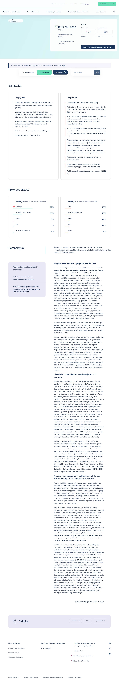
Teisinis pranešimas (13, 677)
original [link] (63, 65)
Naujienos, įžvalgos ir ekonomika (53, 643)
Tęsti (97, 72)
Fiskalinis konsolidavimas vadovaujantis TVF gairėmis (23, 278)
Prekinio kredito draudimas (16, 648)
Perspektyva (45, 72)
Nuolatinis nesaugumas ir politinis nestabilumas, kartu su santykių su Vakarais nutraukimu (26, 289)
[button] (11, 11)
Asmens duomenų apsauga (31, 677)
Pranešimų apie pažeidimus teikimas (53, 677)
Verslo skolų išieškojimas (15, 657)
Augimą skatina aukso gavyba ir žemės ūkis (25, 268)
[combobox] (82, 73)
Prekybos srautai (29, 72)
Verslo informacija (13, 652)
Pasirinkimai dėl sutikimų (74, 677)
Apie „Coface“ (46, 648)
